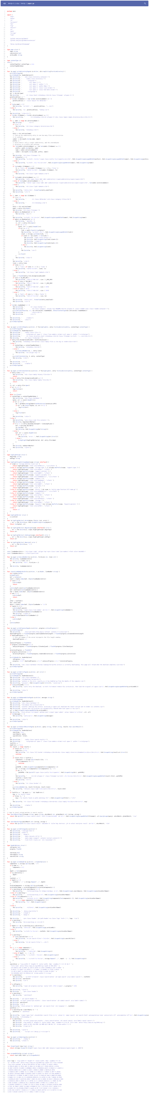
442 (4, 816)
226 (4, 422)
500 (4, 922)
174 (4, 327)
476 (4, 878)
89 (4, 172)
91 (4, 175)
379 (4, 701)
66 (4, 130)
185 (4, 347)
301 (4, 559)
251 (4, 467)
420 (4, 776)
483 (4, 891)
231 (4, 431)
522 (4, 962)
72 (4, 141)
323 (4, 599)
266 (4, 495)
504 (4, 929)
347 (4, 643)
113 (4, 215)
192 (4, 360)
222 (4, 414)
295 (4, 548)
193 (4, 361)
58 (4, 115)
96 (4, 184)
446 (4, 823)
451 (4, 832)
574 (4, 1057)
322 (4, 597)
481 (4, 887)
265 (4, 493)
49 (4, 99)
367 (4, 679)
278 (4, 517)
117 (4, 223)
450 (4, 831)
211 (4, 394)
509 (4, 938)
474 (4, 874)
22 (4, 49)
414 (4, 765)
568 (4, 1046)
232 (4, 433)
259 (4, 482)
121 (4, 230)
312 (4, 579)
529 (4, 975)
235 (4, 438)
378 (4, 699)
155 (4, 292)
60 (4, 119)
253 (4, 471)
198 (4, 371)
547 (4, 1008)
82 (4, 159)
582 (4, 1072)
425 (4, 785)
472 (4, 871)
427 (4, 789)
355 (4, 657)
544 (4, 1002)
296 (4, 549)
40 (4, 82)
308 (4, 571)
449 (4, 829)
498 (4, 918)
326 (4, 604)
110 (4, 210)
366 (4, 677)
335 (4, 621)
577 (4, 1062)
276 (4, 513)
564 (4, 1039)
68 (4, 133)
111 (4, 212)
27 (4, 58)
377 (4, 697)
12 (4, 31)
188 (4, 352)
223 (4, 416)
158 (4, 298)
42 (4, 86)
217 (4, 405)
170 (4, 319)
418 (4, 772)
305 (4, 566)
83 (4, 161)
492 (4, 907)
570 (4, 1050)
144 (4, 272)
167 (4, 314)
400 (4, 739)
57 (4, 113)
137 (4, 259)
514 (4, 947)
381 (4, 705)
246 (4, 458)
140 (4, 265)
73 (4, 142)
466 (4, 860)
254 (4, 473)
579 (4, 1066)
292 (4, 542)
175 (4, 329)
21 (4, 47)
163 (4, 307)
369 (4, 683)
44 (4, 89)
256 (4, 476)
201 (4, 376)
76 (4, 148)
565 (4, 1040)
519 (4, 957)
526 (4, 969)
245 (4, 456)
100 (4, 192)
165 (4, 310)
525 (4, 967)
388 (4, 717)
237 (4, 442)
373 (4, 690)
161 (4, 303)
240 (4, 447)
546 (4, 1006)
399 (4, 737)
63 (4, 124)
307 (4, 570)
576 (4, 1061)
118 (4, 225)
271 (4, 504)
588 (4, 1082)
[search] (145, 3)
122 (4, 232)
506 (4, 933)
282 (4, 524)
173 (4, 325)
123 (4, 234)
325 (4, 602)
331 (4, 613)
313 (4, 580)
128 (4, 243)
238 (4, 444)
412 (4, 761)
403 (4, 745)
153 (4, 288)
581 (4, 1070)
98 (4, 188)
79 (4, 153)
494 (4, 911)
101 (4, 194)
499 (4, 920)
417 (4, 770)
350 (4, 648)
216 (4, 403)
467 (4, 862)
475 (4, 876)
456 (4, 842)
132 (4, 250)
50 (4, 100)
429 (4, 792)
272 (4, 506)
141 (4, 267)
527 (4, 971)
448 (4, 827)
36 (4, 75)
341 (4, 632)
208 (4, 389)
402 (4, 743)
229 (4, 427)
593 (4, 1092)
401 (4, 741)
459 (4, 847)
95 (4, 183)
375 (4, 694)
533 (4, 982)
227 (4, 423)
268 (4, 498)
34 (4, 71)
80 (4, 155)
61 (4, 120)
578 (4, 1064)
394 (4, 728)
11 (4, 29)
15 (4, 37)
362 (4, 670)
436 (4, 805)
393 (4, 727)
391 (4, 723)
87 (4, 168)
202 (4, 378)
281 (4, 522)
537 (4, 989)
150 (4, 283)
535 (4, 986)
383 (4, 708)
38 (4, 79)
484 (4, 893)
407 (4, 752)
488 (4, 900)
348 (4, 644)
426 (4, 787)
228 (4, 425)
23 (4, 51)
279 (4, 518)
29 (4, 62)
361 (4, 668)
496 (4, 915)
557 (4, 1026)
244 (4, 455)
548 (4, 1009)
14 (4, 35)
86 (4, 166)
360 (4, 666)
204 (4, 382)
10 (4, 27)
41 (4, 84)
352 (4, 652)
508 (4, 936)
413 (4, 763)
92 (4, 177)
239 (4, 445)
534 (4, 984)
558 (4, 1028)
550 (4, 1013)
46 (4, 93)
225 (4, 420)
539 (4, 993)
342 (4, 633)
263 (4, 489)
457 (4, 843)
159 (4, 299)
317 (4, 588)
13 (4, 33)
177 (4, 332)
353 (4, 653)
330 (4, 612)
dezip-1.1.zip (13, 3)
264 (4, 491)
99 (4, 190)
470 (4, 867)
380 (4, 703)
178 (4, 334)
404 (4, 747)
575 (4, 1059)
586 (4, 1079)
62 (4, 122)
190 (4, 356)
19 (4, 44)
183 (4, 343)
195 (4, 365)
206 (4, 385)
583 (4, 1073)
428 (4, 790)
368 (4, 681)
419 (4, 774)
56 (4, 111)
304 (4, 564)
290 (4, 538)
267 (4, 497)
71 (4, 139)
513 (4, 946)
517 (4, 953)
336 (4, 622)
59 (4, 117)
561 (4, 1033)
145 (4, 274)
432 (4, 798)
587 (4, 1081)
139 (4, 263)
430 (4, 794)
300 (4, 557)
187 (4, 350)
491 (4, 905)
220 (4, 411)
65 (4, 128)
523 (4, 964)
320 (4, 593)
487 (4, 898)
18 (4, 42)
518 (4, 955)
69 (4, 135)
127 (4, 241)
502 (4, 925)
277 (4, 515)
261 (4, 486)
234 (4, 436)
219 (4, 409)
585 (4, 1077)
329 (4, 610)
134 (4, 254)
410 (4, 758)
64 (4, 126)
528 (4, 973)
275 (4, 511)
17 (4, 40)
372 (4, 688)
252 (4, 469)
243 (4, 453)
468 (4, 863)
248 (4, 462)
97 (4, 186)
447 (4, 825)
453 (4, 836)
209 (4, 391)
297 (4, 551)
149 (4, 281)
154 (4, 290)
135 (4, 256)
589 (4, 1084)
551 (4, 1015)
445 (4, 821)
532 (4, 980)
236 (4, 440)
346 (4, 641)
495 (4, 913)
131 (4, 248)
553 (4, 1019)
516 (4, 951)
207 (4, 387)
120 (4, 228)
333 (4, 617)
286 (4, 531)
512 (4, 944)
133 (4, 252)
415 (4, 767)
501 (4, 924)
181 (4, 340)
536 (4, 988)
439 (4, 810)
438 (4, 809)
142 (4, 268)
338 (4, 626)
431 (4, 796)
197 (4, 369)
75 (4, 146)
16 (4, 38)
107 (4, 204)
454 (4, 838)
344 (4, 637)
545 (4, 1004)
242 (4, 451)
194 (4, 363)
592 (4, 1090)
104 (4, 199)
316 (4, 586)
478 (4, 882)
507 (4, 935)
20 (4, 46)
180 (4, 338)
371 (4, 686)
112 (4, 214)
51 (4, 102)
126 (4, 239)
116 (4, 221)
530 (4, 977)
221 (4, 413)
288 (4, 535)
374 (4, 692)
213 (4, 398)
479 (4, 883)
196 (4, 367)
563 (4, 1037)
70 (4, 137)
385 (4, 712)
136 (4, 257)
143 (4, 270)
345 (4, 639)
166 (4, 312)
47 (4, 95)
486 (4, 896)
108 (4, 206)
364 (4, 674)
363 (4, 672)
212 (4, 396)
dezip (23, 3)
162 (4, 305)
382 (4, 706)
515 (4, 949)
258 (4, 480)
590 (4, 1086)
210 (4, 392)
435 (4, 803)
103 (4, 197)
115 (4, 219)
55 (4, 110)
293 (4, 544)
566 (4, 1042)
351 (4, 650)
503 (4, 927)
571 (4, 1051)
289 (4, 537)
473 (4, 873)
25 (4, 55)
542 (4, 998)
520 (4, 958)
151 (4, 285)
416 (4, 768)
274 (4, 509)
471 (4, 869)
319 (4, 591)
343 (4, 635)
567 (4, 1044)
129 (4, 245)
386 (4, 714)
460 (4, 849)
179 (4, 336)
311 (4, 577)
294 (4, 546)
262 (4, 487)
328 (4, 608)
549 (4, 1011)
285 (4, 529)
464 (4, 856)
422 (4, 779)
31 (4, 66)
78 (4, 152)
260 (4, 484)
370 (4, 685)
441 (4, 814)
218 (4, 407)
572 (4, 1053)
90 (4, 173)
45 (4, 91)
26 (4, 57)
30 (4, 64)
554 (4, 1020)
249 (4, 464)
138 (4, 261)
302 (4, 560)
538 (4, 991)
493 (4, 909)
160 (4, 301)
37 (4, 77)
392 (4, 725)
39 (4, 80)
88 (4, 170)
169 (4, 318)
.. (7, 8)
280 (4, 520)
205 (4, 383)
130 (4, 246)
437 (4, 807)
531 (4, 978)
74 (4, 144)
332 (4, 615)
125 (4, 237)
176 (4, 330)
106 (4, 203)
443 (4, 818)
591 (4, 1088)
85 (4, 164)
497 (4, 916)
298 (4, 553)
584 (4, 1075)
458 (4, 845)
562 (4, 1035)
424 (4, 783)
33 (4, 69)
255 (4, 475)
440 (4, 812)
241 (4, 449)
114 (4, 217)
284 (4, 528)
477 (4, 880)
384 (4, 710)
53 (4, 106)
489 (4, 902)
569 (4, 1048)
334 (4, 619)
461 (4, 851)
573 (4, 1055)
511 (4, 942)
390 (4, 721)
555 (4, 1022)
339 (4, 628)
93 (4, 179)
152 (4, 287)
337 (4, 624)
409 (4, 756)
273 (4, 507)
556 (4, 1024)
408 (4, 754)
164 (4, 309)
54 (4, 108)
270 (4, 502)
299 (4, 555)
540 (4, 995)
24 (4, 53)
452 (4, 834)
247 (4, 460)
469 (4, 865)
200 (4, 374)
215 (4, 402)
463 (4, 854)
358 (4, 663)
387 (4, 716)
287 (4, 533)
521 (4, 960)
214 (4, 400)
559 (4, 1030)
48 (4, 97)
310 (4, 575)
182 (4, 341)
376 (4, 695)
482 (4, 889)
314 (4, 582)
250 (4, 465)
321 (4, 595)
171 (4, 321)
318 (4, 590)
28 (4, 60)
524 (4, 966)
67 (4, 131)
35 (4, 73)
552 (4, 1017)
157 (4, 296)
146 (4, 276)
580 (4, 1068)
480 (4, 885)
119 (4, 226)
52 (4, 104)
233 (4, 434)
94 (4, 181)
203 (4, 380)
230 (4, 429)
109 (4, 208)
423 (4, 781)
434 (4, 801)
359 (4, 664)
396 (4, 732)
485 (4, 894)
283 (4, 526)
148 (4, 279)
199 (4, 372)
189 (4, 354)
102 (4, 195)
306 (4, 568)
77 (4, 150)
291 (4, 540)
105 (4, 201)
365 (4, 675)
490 (4, 904)
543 (4, 1000)
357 (4, 661)
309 (4, 573)
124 (4, 235)
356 (4, 659)
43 (4, 88)
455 (4, 840)
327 (4, 606)
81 (4, 157)
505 (4, 931)
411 (4, 759)
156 (4, 294)
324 (4, 601)
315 (4, 584)
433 (4, 800)
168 (4, 316)
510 (4, 940)
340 (4, 630)
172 (4, 323)
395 (4, 730)
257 (4, 478)
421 (4, 778)
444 (4, 820)
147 (4, 277)
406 (4, 750)
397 (4, 734)
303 (4, 562)
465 (4, 858)
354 (4, 655)
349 (4, 646)
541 (4, 997)
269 (4, 500)
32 (4, 68)
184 (4, 345)
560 (4, 1031)
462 (4, 852)
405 (4, 748)
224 (4, 418)
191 (4, 358)
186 (4, 349)
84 (4, 162)
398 (4, 736)
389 (4, 719)
